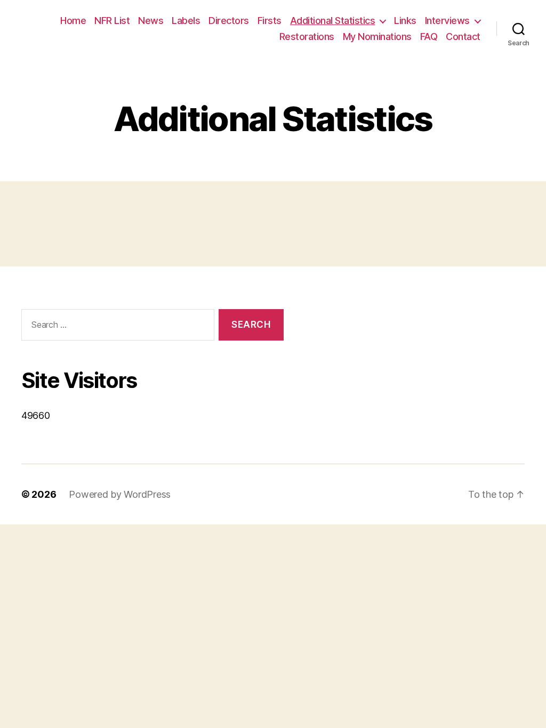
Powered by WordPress (120, 494)
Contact (463, 36)
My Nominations (377, 36)
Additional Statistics (332, 20)
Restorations (306, 36)
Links (405, 20)
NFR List (112, 20)
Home (73, 20)
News (150, 20)
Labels (186, 20)
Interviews (447, 20)
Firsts (270, 20)
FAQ (429, 36)
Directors (228, 20)
